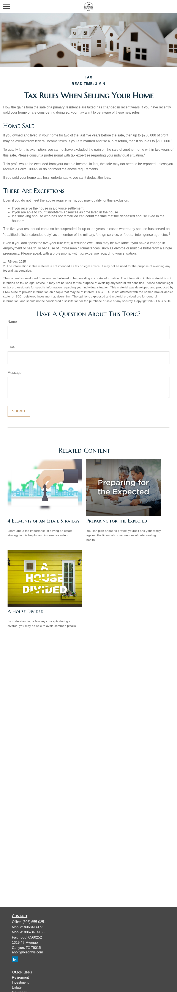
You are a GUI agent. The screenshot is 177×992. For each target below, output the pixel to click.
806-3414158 (34, 932)
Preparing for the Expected (116, 521)
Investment (20, 982)
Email (12, 347)
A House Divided (25, 611)
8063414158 (33, 927)
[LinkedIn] (15, 959)
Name (12, 322)
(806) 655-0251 (34, 922)
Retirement (20, 977)
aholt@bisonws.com (27, 952)
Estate (17, 987)
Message (15, 372)
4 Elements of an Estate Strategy (44, 521)
